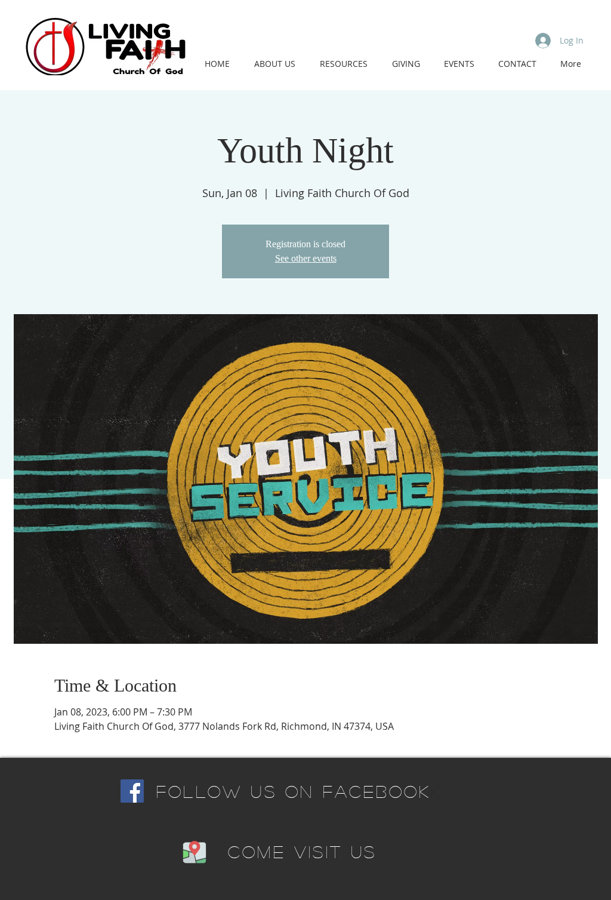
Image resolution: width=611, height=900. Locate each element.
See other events (306, 258)
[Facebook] (132, 791)
